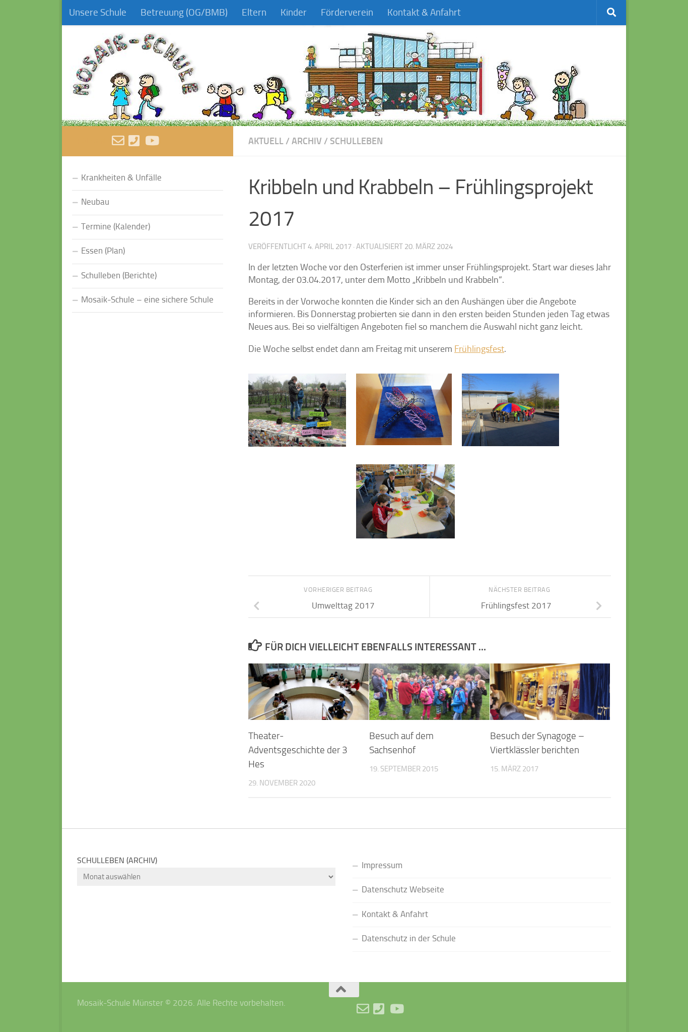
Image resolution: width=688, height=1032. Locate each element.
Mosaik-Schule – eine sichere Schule (147, 300)
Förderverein (347, 12)
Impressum (382, 865)
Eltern (254, 12)
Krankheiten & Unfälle (121, 178)
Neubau (95, 202)
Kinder (294, 12)
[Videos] (151, 140)
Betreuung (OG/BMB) (184, 12)
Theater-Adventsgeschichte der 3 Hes (298, 750)
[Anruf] (134, 140)
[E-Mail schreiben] (118, 140)
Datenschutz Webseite (403, 889)
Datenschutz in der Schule (409, 938)
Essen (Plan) (103, 251)
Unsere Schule (97, 12)
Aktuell (266, 141)
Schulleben (356, 141)
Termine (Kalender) (115, 226)
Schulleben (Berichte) (119, 275)
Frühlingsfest (479, 348)
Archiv (307, 141)
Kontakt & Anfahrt (424, 12)
